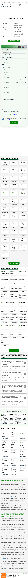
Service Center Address (8, 99)
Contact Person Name (7, 59)
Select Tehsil (18, 79)
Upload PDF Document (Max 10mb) (10, 111)
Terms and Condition (14, 119)
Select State (5, 74)
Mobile (3, 64)
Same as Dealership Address (9, 109)
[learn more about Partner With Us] (25, 574)
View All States (14, 350)
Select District (5, 79)
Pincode (4, 85)
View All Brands (14, 263)
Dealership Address (7, 90)
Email (3, 69)
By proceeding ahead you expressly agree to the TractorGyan (14, 119)
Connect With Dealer (14, 40)
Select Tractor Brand (7, 54)
